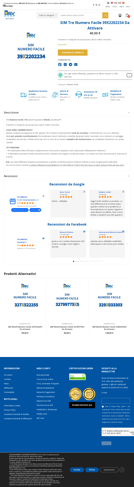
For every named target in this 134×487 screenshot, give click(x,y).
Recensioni (11, 176)
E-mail (104, 392)
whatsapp (99, 4)
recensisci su (34, 210)
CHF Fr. (115, 7)
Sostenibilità (9, 392)
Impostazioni (109, 469)
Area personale (43, 375)
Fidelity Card (42, 414)
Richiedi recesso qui (82, 405)
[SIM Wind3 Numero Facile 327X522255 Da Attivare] (25, 301)
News (6, 383)
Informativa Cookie (12, 405)
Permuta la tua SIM (45, 405)
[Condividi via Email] (76, 65)
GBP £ (121, 7)
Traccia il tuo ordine (45, 379)
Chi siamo (8, 375)
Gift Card (40, 418)
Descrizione (11, 112)
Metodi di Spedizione (45, 388)
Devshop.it (22, 242)
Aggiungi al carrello (73, 52)
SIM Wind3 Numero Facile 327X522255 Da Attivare (25, 328)
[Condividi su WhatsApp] (65, 65)
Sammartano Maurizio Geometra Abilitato (116, 232)
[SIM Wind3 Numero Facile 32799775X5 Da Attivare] (67, 301)
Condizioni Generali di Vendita (16, 414)
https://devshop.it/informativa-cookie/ (28, 473)
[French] (116, 3)
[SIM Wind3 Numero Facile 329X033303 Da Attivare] (109, 301)
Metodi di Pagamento (46, 392)
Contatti (7, 379)
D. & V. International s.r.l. (28, 200)
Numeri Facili (72, 84)
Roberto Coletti (105, 192)
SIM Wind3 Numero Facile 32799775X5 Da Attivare (67, 328)
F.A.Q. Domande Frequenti (48, 383)
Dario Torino (65, 192)
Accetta (77, 469)
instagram (96, 4)
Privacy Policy (9, 410)
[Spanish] (123, 3)
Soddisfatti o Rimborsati (47, 409)
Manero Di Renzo (66, 232)
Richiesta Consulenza (45, 396)
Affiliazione (8, 388)
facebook (93, 4)
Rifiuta (92, 469)
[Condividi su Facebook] (60, 65)
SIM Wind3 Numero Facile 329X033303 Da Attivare (109, 328)
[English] (112, 3)
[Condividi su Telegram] (70, 65)
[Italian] (119, 3)
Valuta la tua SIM (44, 401)
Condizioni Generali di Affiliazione (18, 418)
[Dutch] (108, 3)
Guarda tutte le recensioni (19, 210)
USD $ (128, 7)
